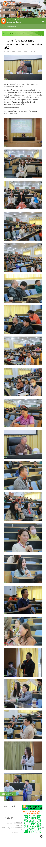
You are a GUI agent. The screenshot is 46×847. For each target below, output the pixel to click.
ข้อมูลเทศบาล (7, 793)
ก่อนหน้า (9, 817)
